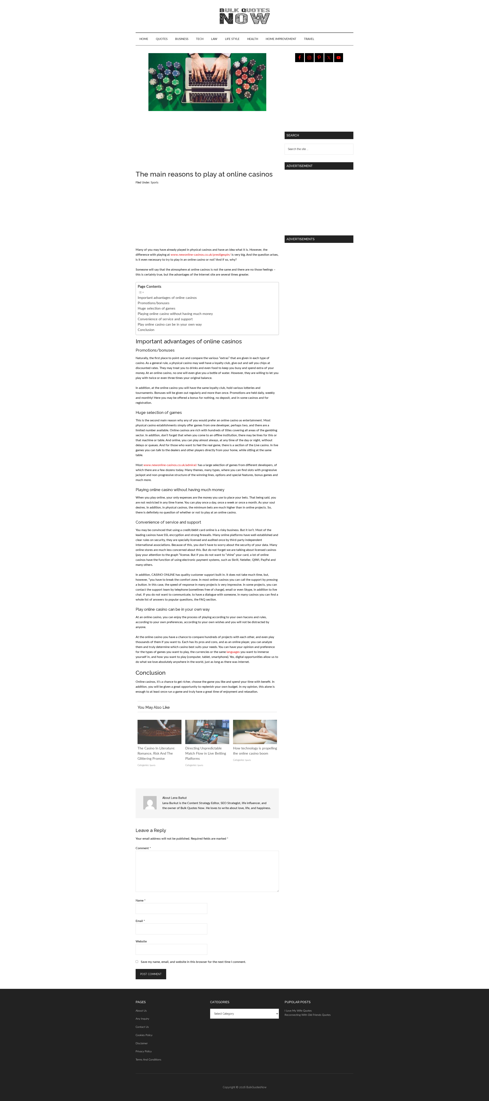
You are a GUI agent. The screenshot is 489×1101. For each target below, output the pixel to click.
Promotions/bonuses (153, 303)
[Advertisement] (207, 142)
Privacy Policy (144, 1051)
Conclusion (146, 330)
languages (233, 651)
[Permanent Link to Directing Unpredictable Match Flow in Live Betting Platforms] (207, 722)
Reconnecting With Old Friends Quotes (308, 1015)
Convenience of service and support (165, 319)
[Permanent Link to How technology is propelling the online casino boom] (255, 722)
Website (141, 941)
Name (141, 900)
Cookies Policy (144, 1035)
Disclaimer (142, 1043)
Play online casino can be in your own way (170, 324)
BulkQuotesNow (256, 1087)
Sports (154, 182)
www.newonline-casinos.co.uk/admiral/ (170, 465)
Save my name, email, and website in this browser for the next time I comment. (193, 961)
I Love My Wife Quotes (298, 1010)
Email (140, 921)
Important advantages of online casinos (167, 297)
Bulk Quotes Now (244, 16)
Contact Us (142, 1027)
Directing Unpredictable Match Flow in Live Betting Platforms (205, 753)
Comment (143, 848)
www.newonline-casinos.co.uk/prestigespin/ (201, 254)
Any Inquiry (142, 1018)
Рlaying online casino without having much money (175, 313)
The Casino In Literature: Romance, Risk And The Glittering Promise (156, 753)
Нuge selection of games (156, 308)
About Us (141, 1010)
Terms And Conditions (148, 1059)
